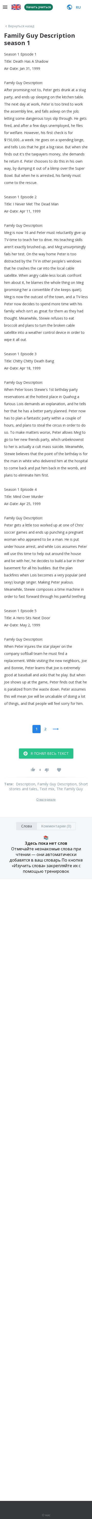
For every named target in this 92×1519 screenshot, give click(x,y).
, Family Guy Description (56, 784)
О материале (46, 799)
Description (25, 784)
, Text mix (46, 788)
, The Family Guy (68, 788)
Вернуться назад (21, 26)
